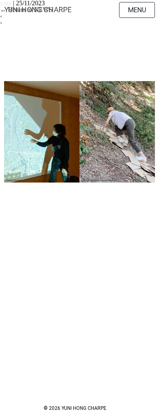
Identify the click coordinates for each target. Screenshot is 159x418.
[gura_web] (79, 132)
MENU (137, 10)
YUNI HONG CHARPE (38, 9)
